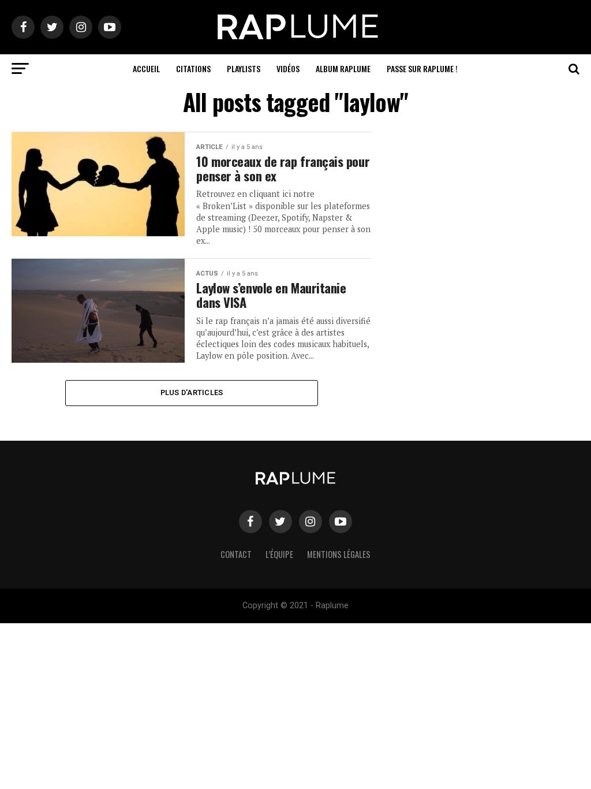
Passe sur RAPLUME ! (422, 68)
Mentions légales (339, 554)
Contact (236, 554)
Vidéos (288, 68)
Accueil (146, 68)
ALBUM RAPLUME (343, 68)
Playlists (243, 68)
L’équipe (279, 554)
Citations (193, 68)
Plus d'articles (191, 392)
